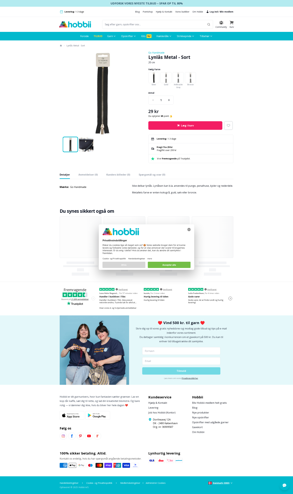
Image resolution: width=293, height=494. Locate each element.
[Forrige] (64, 93)
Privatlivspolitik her (190, 378)
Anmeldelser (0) (88, 174)
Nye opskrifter (200, 417)
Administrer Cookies (156, 482)
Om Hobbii (197, 11)
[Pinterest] (80, 436)
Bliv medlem (226, 11)
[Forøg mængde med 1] (169, 100)
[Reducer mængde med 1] (153, 100)
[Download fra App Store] (72, 415)
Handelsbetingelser (69, 482)
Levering (153, 407)
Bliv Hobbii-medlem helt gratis (209, 402)
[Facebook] (72, 436)
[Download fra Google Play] (97, 415)
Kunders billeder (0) (118, 174)
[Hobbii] (75, 24)
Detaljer (65, 174)
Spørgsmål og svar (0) (152, 174)
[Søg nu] (209, 24)
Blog (137, 11)
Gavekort (197, 427)
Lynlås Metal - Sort (75, 45)
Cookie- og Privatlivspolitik (99, 482)
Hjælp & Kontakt (164, 11)
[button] (231, 24)
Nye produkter (200, 412)
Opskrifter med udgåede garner (210, 422)
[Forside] (61, 45)
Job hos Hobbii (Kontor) (161, 412)
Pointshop (148, 11)
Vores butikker (182, 11)
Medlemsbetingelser (130, 482)
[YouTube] (89, 436)
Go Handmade (156, 52)
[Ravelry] (97, 436)
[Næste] (140, 93)
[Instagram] (63, 436)
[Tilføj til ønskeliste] (228, 125)
